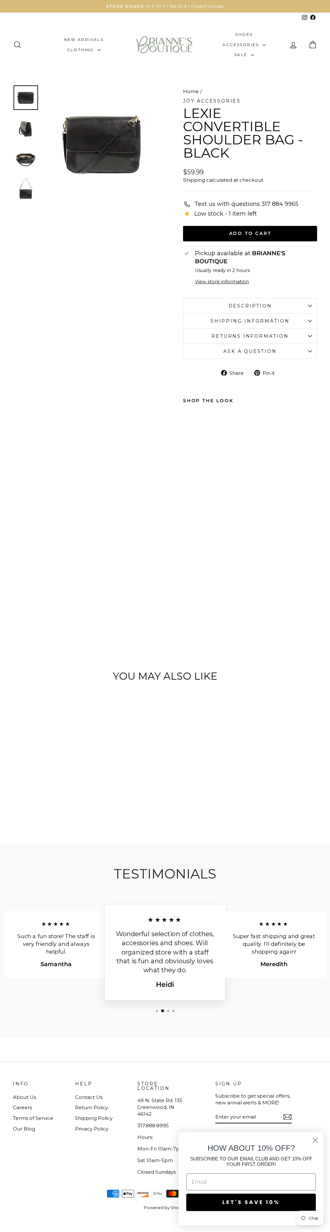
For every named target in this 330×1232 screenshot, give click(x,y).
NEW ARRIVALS (84, 39)
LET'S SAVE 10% (251, 1202)
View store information (222, 282)
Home (191, 91)
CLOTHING (81, 49)
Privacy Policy (91, 1129)
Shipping (194, 180)
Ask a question (250, 351)
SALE (241, 54)
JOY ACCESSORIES (212, 101)
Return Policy (91, 1107)
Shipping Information (250, 321)
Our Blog (24, 1129)
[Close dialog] (315, 1140)
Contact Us (88, 1097)
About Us (24, 1097)
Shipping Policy (93, 1118)
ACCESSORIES (241, 44)
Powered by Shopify (165, 1207)
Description (250, 306)
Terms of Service (33, 1118)
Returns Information (249, 336)
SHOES (244, 34)
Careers (22, 1107)
